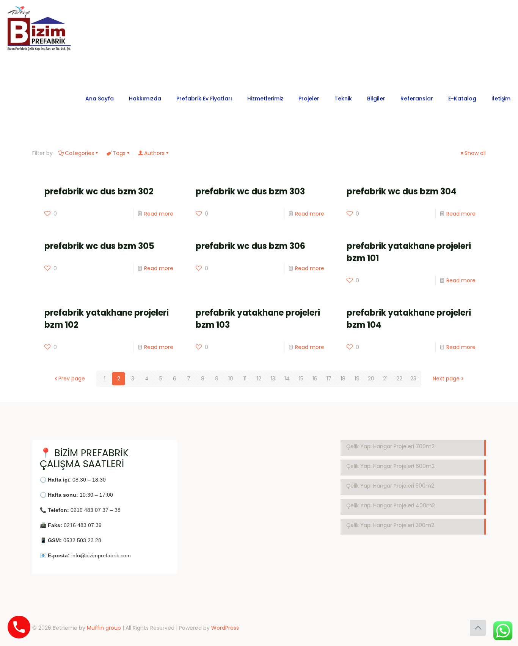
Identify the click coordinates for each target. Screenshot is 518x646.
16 (314, 378)
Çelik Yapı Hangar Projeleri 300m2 (390, 525)
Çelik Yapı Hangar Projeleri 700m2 (390, 446)
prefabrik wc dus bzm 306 (250, 246)
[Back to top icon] (478, 628)
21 (385, 378)
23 (413, 378)
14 (287, 378)
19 (357, 378)
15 (301, 378)
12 (259, 378)
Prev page (71, 378)
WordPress (225, 628)
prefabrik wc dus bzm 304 (402, 191)
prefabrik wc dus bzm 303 (250, 191)
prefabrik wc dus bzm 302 (99, 191)
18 (343, 378)
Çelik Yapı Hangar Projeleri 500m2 (390, 486)
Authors (154, 153)
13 (273, 378)
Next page (446, 378)
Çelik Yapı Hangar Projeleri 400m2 (390, 505)
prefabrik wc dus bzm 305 (99, 246)
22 (399, 378)
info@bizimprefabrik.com (101, 555)
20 (371, 378)
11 (244, 378)
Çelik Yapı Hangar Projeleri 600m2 (390, 466)
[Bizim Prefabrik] (40, 33)
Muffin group (104, 628)
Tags (119, 153)
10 (230, 378)
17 (328, 378)
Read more (158, 213)
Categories (79, 153)
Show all (475, 153)
